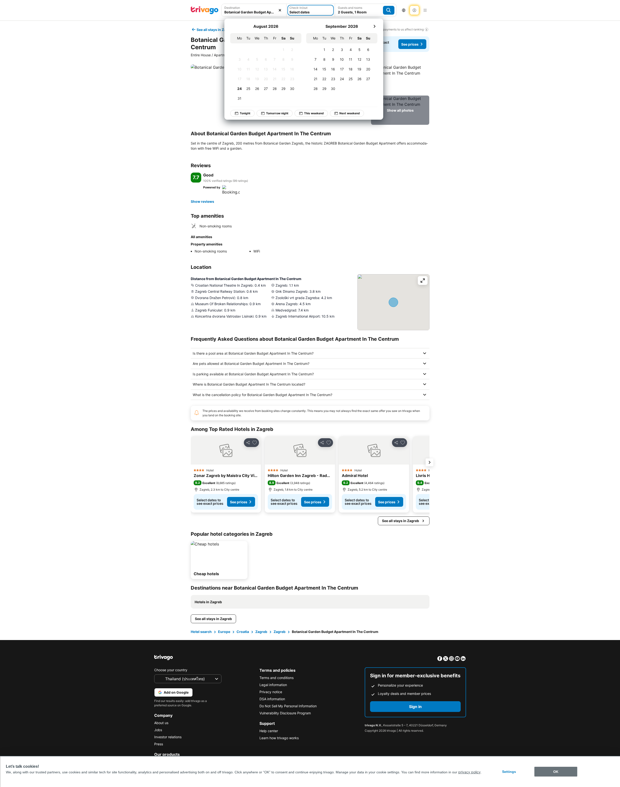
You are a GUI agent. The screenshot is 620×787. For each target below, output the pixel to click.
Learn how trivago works (279, 738)
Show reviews (202, 201)
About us (161, 723)
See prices (410, 44)
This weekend (314, 113)
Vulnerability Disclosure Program (285, 713)
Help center (268, 731)
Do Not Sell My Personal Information (288, 706)
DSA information (272, 699)
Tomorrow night (277, 113)
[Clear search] (280, 10)
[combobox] (253, 10)
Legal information (273, 685)
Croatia (243, 632)
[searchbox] (254, 12)
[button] (254, 10)
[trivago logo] (205, 10)
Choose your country (170, 670)
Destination (232, 8)
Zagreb (261, 632)
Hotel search (201, 632)
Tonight (245, 113)
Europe (224, 632)
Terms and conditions (276, 678)
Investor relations (167, 737)
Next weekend (349, 113)
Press (158, 744)
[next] (374, 26)
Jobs (158, 730)
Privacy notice (270, 692)
